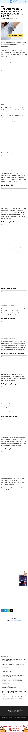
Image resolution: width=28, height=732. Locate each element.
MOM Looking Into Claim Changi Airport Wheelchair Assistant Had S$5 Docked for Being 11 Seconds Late (13, 697)
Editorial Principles (16, 717)
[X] (11, 610)
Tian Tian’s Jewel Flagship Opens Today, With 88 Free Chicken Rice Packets (13, 676)
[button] (2, 1)
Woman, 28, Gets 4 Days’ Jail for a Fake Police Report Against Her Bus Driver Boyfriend (13, 665)
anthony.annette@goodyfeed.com (15, 620)
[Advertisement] (14, 89)
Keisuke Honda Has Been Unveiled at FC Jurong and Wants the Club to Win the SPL (14, 660)
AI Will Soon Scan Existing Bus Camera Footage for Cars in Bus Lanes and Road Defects (14, 692)
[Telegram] (5, 610)
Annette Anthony (5, 18)
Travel (3, 6)
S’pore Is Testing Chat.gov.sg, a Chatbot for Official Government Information (12, 681)
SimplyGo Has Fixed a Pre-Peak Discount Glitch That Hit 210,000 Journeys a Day (13, 670)
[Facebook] (2, 610)
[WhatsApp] (8, 610)
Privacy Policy (23, 717)
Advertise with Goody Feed (7, 717)
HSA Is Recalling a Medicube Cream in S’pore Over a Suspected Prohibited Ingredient (12, 687)
